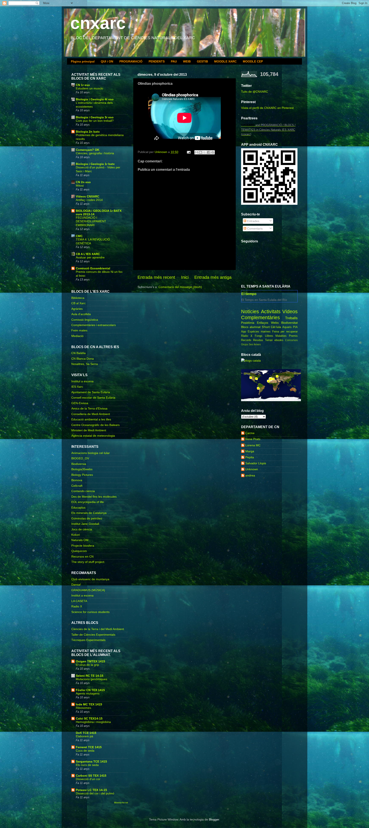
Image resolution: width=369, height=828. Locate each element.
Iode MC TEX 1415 (89, 704)
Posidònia (247, 322)
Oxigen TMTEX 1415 (90, 661)
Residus (258, 340)
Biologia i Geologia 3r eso (95, 117)
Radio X (76, 606)
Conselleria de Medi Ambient (90, 414)
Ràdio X (246, 335)
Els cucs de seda (87, 765)
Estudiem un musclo (89, 88)
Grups (244, 344)
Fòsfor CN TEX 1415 (90, 690)
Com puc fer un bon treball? (95, 120)
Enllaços (262, 322)
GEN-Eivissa (79, 403)
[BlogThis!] (200, 152)
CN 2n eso (83, 182)
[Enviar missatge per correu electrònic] (188, 152)
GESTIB (202, 61)
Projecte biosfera (82, 545)
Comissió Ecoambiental (93, 268)
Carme (250, 433)
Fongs (258, 335)
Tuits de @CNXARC (254, 91)
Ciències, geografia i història (95, 153)
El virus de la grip (87, 664)
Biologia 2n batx (88, 131)
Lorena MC (253, 445)
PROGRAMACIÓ (130, 61)
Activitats (271, 311)
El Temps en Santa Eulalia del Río (264, 299)
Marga (249, 451)
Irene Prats (252, 439)
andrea (250, 475)
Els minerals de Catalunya (89, 513)
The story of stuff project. (88, 562)
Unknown (251, 469)
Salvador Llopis (255, 463)
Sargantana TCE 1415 (91, 761)
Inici (185, 277)
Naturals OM (79, 540)
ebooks (278, 340)
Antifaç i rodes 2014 (89, 200)
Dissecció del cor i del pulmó (95, 793)
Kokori (75, 534)
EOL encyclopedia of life (87, 502)
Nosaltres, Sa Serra (84, 364)
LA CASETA (79, 601)
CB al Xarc (78, 303)
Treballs (291, 318)
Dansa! (76, 584)
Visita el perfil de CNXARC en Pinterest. (267, 108)
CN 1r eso (83, 85)
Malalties (281, 335)
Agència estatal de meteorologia (93, 435)
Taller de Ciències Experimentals (93, 634)
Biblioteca (77, 298)
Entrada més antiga (212, 277)
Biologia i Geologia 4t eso (95, 99)
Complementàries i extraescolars (93, 325)
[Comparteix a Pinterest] (213, 152)
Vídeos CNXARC (87, 196)
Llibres (269, 335)
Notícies (250, 311)
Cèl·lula (276, 327)
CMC (79, 236)
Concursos (291, 340)
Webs (275, 322)
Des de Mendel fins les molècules (94, 496)
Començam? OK (87, 149)
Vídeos (290, 311)
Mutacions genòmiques (91, 679)
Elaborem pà (84, 736)
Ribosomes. (84, 707)
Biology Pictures (82, 474)
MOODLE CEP (253, 61)
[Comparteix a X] (204, 152)
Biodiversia (78, 464)
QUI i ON (107, 61)
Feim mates (79, 330)
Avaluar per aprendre (90, 257)
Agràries (77, 308)
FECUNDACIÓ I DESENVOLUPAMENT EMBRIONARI (91, 221)
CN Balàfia (78, 353)
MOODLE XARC (225, 61)
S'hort (266, 327)
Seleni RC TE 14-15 (89, 675)
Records (246, 340)
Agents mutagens (88, 693)
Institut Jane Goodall (85, 523)
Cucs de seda (85, 750)
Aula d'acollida (81, 314)
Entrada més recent (156, 277)
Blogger (214, 819)
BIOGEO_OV (80, 458)
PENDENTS (157, 61)
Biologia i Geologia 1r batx (95, 164)
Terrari (269, 340)
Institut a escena (82, 381)
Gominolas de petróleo (86, 518)
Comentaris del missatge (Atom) (180, 287)
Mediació (77, 336)
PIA (295, 327)
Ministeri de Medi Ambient (88, 430)
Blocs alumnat (251, 327)
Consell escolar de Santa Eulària (93, 397)
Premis (293, 335)
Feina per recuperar (285, 331)
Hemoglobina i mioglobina (93, 722)
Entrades (252, 221)
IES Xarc (77, 386)
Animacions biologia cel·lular (90, 453)
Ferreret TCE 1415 (89, 747)
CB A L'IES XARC (88, 254)
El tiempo (248, 294)
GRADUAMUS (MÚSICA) (88, 590)
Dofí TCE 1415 (86, 733)
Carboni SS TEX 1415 (91, 775)
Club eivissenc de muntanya (90, 579)
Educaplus (78, 507)
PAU (174, 61)
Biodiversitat (289, 322)
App (243, 331)
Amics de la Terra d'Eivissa (89, 408)
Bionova (76, 480)
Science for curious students (90, 612)
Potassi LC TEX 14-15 (91, 790)
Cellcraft (76, 485)
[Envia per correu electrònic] (196, 152)
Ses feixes (255, 344)
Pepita (249, 457)
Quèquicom (79, 551)
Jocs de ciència (81, 529)
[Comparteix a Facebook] (208, 152)
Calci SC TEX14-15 (89, 718)
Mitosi (80, 185)
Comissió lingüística (84, 319)
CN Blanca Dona (82, 358)
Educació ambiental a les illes (91, 419)
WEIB (187, 61)
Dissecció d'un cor (88, 779)
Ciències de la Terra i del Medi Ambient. (98, 629)
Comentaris (254, 228)
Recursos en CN (82, 556)
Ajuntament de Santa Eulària (90, 392)
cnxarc (98, 23)
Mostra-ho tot (121, 802)
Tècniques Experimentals (88, 640)
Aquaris (287, 327)
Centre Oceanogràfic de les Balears (95, 425)
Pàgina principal (83, 61)
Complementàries (260, 317)
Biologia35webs (81, 469)
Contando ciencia (83, 491)
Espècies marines (259, 331)
